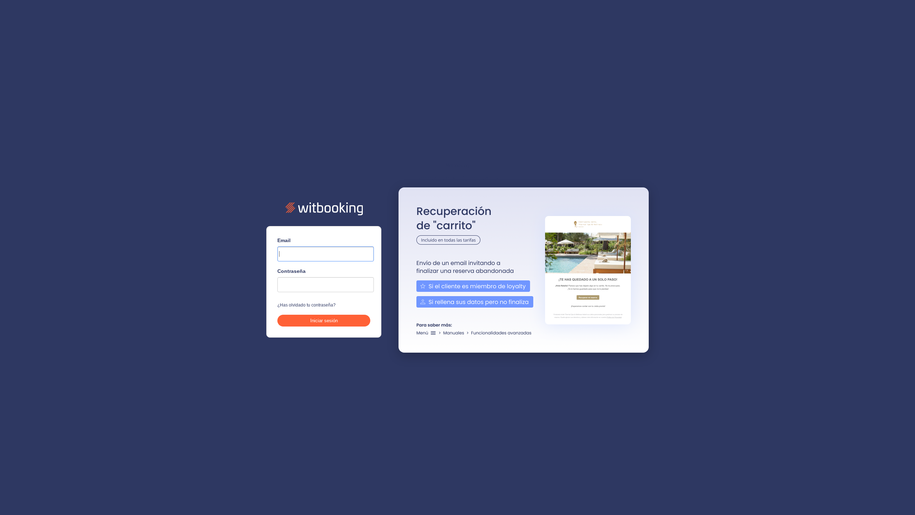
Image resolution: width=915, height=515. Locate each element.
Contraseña (291, 271)
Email (284, 240)
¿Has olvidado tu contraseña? (306, 305)
